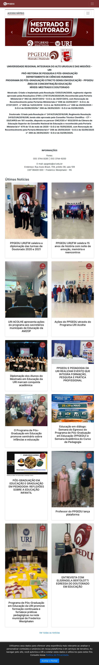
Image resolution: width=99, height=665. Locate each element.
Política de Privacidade (57, 655)
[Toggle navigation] (92, 3)
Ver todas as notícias (49, 632)
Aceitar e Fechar (49, 660)
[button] (11, 32)
